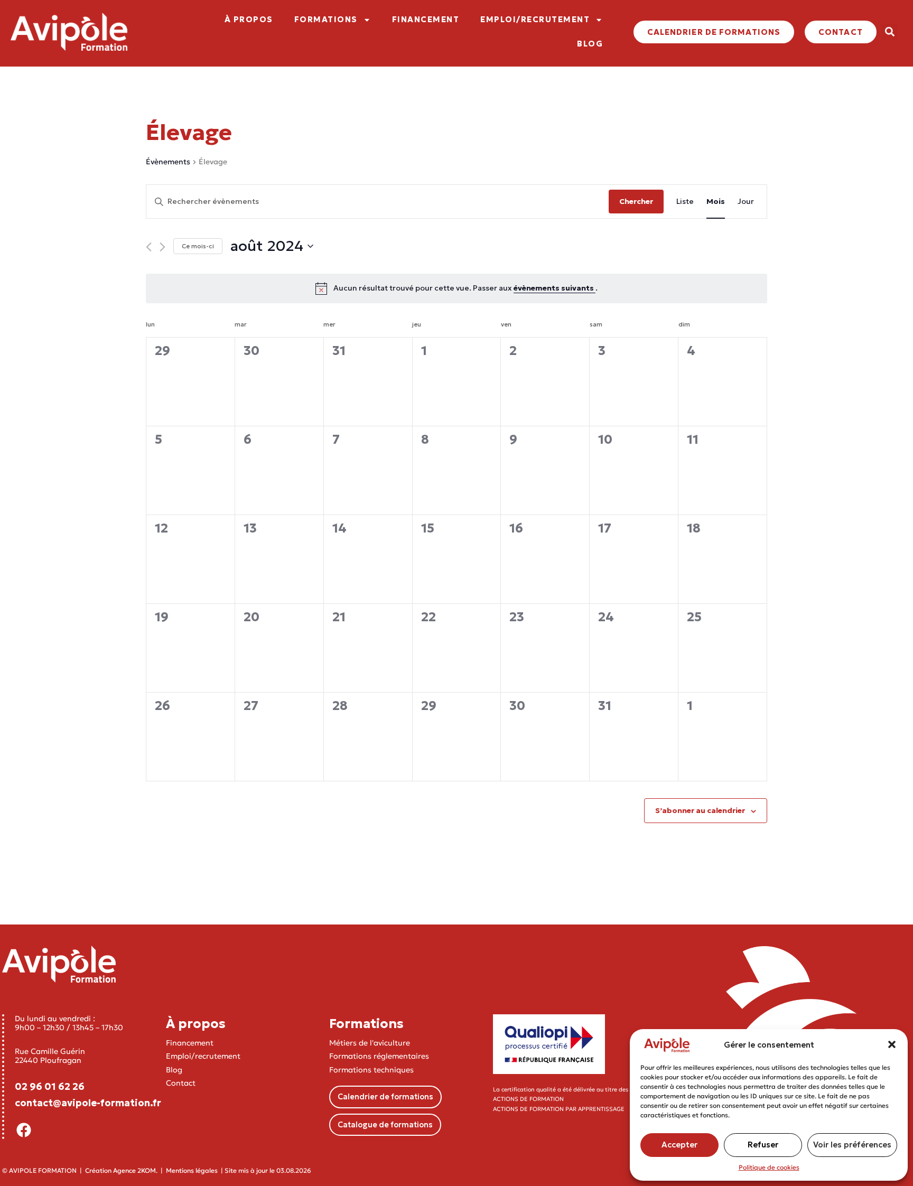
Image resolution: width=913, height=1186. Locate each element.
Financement (189, 1043)
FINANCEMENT (426, 19)
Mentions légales (192, 1170)
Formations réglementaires (379, 1056)
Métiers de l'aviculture (369, 1043)
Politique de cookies (769, 1167)
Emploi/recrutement (203, 1056)
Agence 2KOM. (135, 1170)
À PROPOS (249, 19)
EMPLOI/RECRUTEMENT (535, 19)
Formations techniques (371, 1070)
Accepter (679, 1145)
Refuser (763, 1145)
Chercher (636, 201)
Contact (180, 1083)
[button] (892, 1044)
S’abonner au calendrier (700, 810)
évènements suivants (554, 288)
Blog (174, 1070)
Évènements (168, 161)
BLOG (590, 44)
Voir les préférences (852, 1145)
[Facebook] (24, 1130)
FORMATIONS (326, 19)
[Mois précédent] (149, 247)
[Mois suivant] (162, 247)
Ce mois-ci (198, 246)
